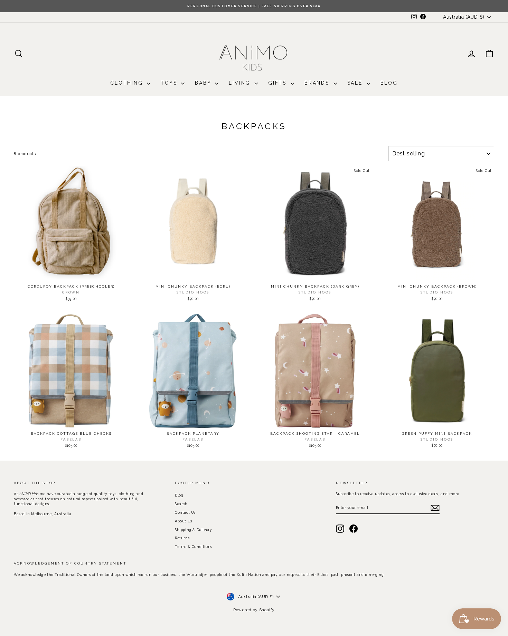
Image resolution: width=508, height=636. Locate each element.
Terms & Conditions (193, 547)
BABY (204, 83)
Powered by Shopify (254, 609)
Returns (182, 538)
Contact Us (185, 512)
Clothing (127, 83)
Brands (318, 83)
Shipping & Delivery (193, 530)
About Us (183, 521)
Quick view (71, 274)
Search (181, 504)
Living (241, 83)
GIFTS (278, 83)
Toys (170, 83)
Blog (389, 83)
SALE (356, 83)
